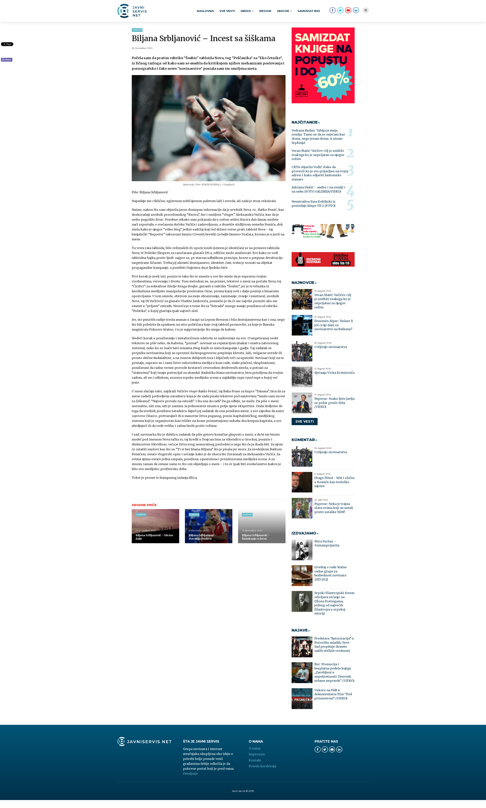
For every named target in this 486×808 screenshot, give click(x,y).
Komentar (137, 30)
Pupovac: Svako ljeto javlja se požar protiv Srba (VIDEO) (334, 403)
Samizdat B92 (308, 11)
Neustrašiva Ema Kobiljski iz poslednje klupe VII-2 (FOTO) (313, 204)
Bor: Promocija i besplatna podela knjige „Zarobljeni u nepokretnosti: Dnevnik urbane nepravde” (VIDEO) (334, 672)
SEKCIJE (283, 11)
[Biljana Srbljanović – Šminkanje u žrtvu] (262, 526)
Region (265, 11)
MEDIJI (246, 11)
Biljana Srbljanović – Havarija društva (203, 537)
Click (6, 60)
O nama (254, 748)
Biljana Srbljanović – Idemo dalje (154, 537)
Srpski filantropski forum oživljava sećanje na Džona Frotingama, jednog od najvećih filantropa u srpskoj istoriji (334, 603)
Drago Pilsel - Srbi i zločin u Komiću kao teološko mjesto (334, 482)
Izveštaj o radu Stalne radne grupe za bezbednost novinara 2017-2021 (330, 573)
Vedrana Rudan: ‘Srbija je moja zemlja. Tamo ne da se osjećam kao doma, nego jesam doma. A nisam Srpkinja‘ (318, 137)
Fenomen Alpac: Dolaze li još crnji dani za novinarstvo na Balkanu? (333, 325)
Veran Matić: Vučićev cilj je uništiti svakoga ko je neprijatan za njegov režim (318, 155)
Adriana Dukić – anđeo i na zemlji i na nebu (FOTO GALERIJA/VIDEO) (318, 189)
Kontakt (255, 760)
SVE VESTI (227, 11)
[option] (209, 128)
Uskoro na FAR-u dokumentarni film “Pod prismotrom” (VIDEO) (333, 694)
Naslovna (205, 11)
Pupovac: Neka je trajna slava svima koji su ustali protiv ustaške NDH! (333, 508)
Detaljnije (190, 773)
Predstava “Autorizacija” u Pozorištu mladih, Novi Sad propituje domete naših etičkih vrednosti (334, 644)
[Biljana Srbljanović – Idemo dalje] (155, 526)
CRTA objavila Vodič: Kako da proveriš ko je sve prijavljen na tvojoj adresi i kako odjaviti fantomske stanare (320, 173)
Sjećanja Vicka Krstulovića (334, 373)
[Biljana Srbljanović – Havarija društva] (209, 526)
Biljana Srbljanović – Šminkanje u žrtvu (256, 537)
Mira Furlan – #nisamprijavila (326, 543)
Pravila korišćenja (262, 766)
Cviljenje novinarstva (330, 347)
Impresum (257, 754)
